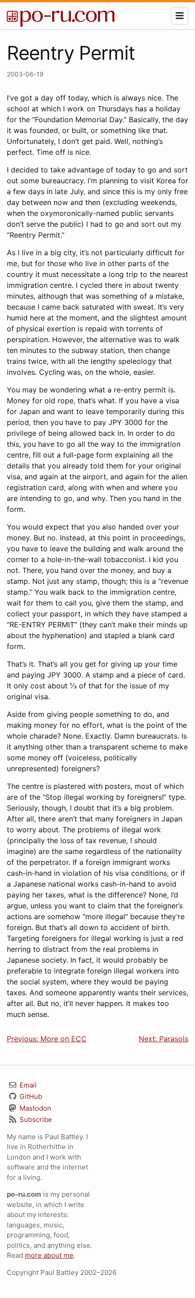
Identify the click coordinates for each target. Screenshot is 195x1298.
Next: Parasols (163, 1038)
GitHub (30, 1096)
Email (27, 1085)
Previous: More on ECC (47, 1038)
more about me (49, 1255)
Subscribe (35, 1119)
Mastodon (34, 1108)
